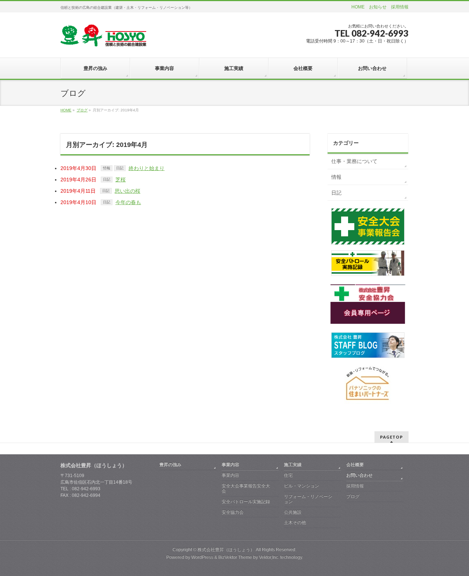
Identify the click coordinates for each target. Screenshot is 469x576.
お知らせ (378, 7)
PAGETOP (391, 437)
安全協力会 (233, 512)
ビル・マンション (301, 485)
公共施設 (293, 512)
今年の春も (128, 202)
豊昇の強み (170, 464)
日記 (119, 168)
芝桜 (120, 179)
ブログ (352, 496)
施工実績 (293, 464)
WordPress (202, 557)
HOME (358, 7)
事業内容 (230, 464)
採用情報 (400, 7)
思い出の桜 (127, 191)
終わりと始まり (147, 168)
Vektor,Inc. (269, 557)
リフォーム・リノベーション (308, 499)
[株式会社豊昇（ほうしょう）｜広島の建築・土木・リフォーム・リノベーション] (103, 38)
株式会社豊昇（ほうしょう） (226, 549)
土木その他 (295, 522)
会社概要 (355, 464)
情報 (106, 168)
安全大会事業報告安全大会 (246, 488)
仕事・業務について (354, 161)
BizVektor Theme (235, 557)
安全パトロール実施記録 (246, 501)
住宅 (288, 475)
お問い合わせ (359, 475)
